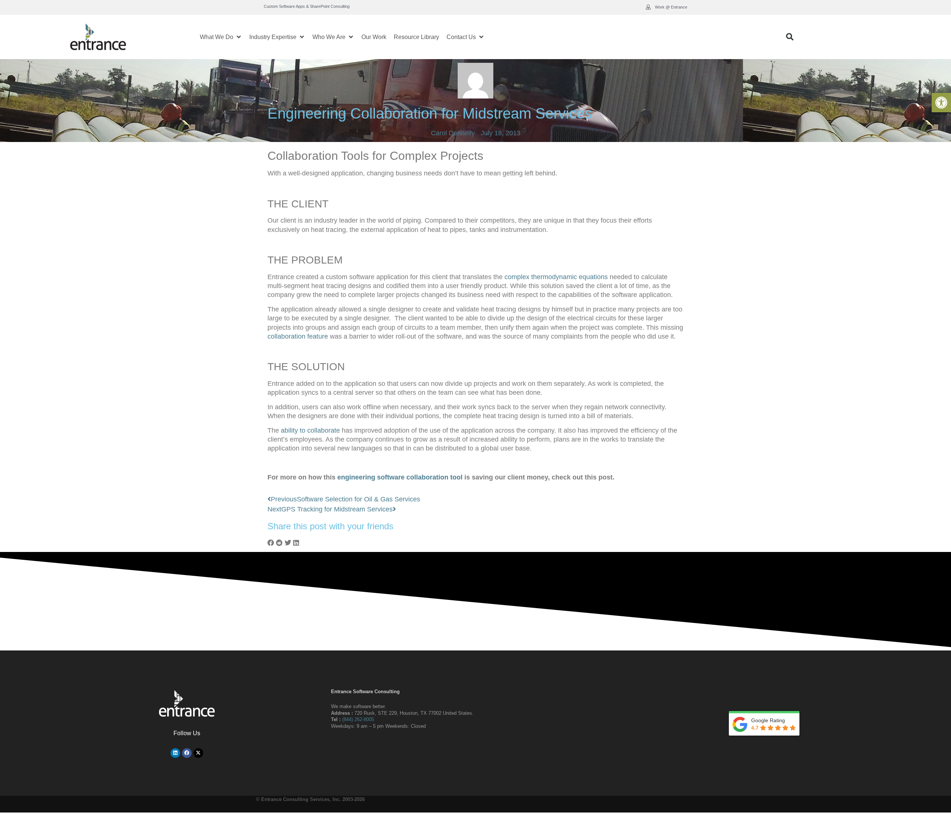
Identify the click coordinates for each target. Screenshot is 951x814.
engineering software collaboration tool (399, 477)
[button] (941, 102)
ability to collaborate (310, 430)
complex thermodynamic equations (556, 277)
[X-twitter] (198, 753)
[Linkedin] (175, 753)
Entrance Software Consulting (365, 691)
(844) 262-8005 (358, 719)
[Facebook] (187, 753)
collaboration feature (297, 336)
